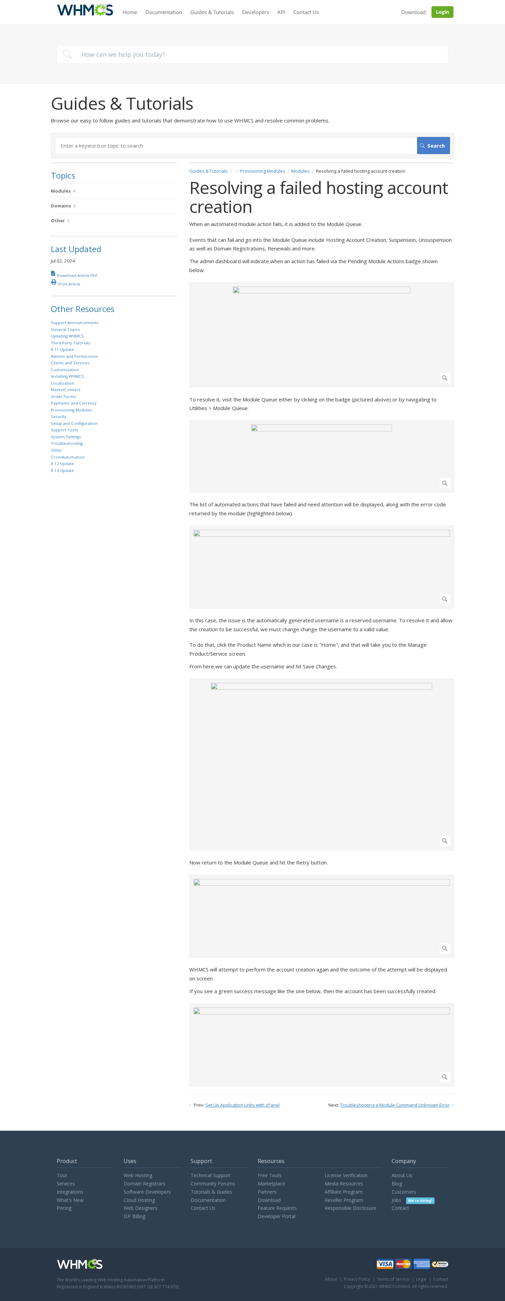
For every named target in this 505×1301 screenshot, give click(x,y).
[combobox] (252, 54)
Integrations (70, 1192)
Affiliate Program (343, 1192)
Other (56, 450)
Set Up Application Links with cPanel (242, 1105)
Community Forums (213, 1183)
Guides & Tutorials (212, 12)
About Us (402, 1175)
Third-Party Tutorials (70, 342)
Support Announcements (75, 322)
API (281, 12)
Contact (400, 1208)
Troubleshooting (67, 443)
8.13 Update (62, 470)
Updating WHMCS (67, 335)
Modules (300, 171)
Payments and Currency (74, 403)
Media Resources (344, 1183)
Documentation (163, 12)
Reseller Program (344, 1200)
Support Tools (64, 429)
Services (66, 1183)
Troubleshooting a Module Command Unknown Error (395, 1105)
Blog (397, 1183)
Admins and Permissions (74, 356)
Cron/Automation (68, 457)
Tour (62, 1175)
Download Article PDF (77, 275)
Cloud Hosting (139, 1200)
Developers (255, 12)
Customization (65, 369)
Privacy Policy (357, 1279)
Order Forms (63, 396)
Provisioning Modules (262, 171)
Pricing (64, 1208)
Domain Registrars (144, 1183)
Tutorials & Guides (211, 1192)
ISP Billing (134, 1216)
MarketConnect (65, 389)
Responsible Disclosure (350, 1208)
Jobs (412, 1200)
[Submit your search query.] (67, 54)
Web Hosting (138, 1175)
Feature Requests (277, 1208)
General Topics (65, 329)
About (331, 1279)
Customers (404, 1192)
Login (442, 12)
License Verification (346, 1175)
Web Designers (140, 1208)
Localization (62, 383)
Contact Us (306, 12)
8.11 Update (62, 349)
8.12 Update (62, 463)
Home (130, 12)
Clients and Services (70, 362)
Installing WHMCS (67, 376)
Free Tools (270, 1175)
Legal (421, 1279)
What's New (70, 1200)
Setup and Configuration (74, 423)
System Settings (66, 436)
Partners (267, 1192)
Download (413, 12)
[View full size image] (321, 335)
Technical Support (211, 1175)
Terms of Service (393, 1279)
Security (58, 416)
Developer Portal (276, 1216)
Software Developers (147, 1192)
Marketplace (271, 1183)
